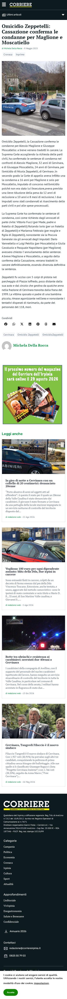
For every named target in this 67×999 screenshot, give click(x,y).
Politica (8, 852)
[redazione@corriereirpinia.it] (6, 948)
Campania (9, 846)
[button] (6, 324)
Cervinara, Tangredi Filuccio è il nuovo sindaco (32, 746)
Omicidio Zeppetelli (28, 334)
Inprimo (20, 54)
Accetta (10, 992)
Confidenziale (11, 921)
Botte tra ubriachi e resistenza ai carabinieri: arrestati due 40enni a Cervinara (29, 659)
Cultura (8, 873)
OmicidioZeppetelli (53, 334)
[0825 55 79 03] (6, 956)
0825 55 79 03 (17, 955)
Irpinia (7, 868)
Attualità (8, 884)
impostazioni (41, 983)
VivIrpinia (9, 905)
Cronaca (8, 54)
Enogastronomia (13, 911)
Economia (9, 857)
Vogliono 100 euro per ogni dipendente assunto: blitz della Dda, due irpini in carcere (32, 571)
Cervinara (9, 334)
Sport (7, 878)
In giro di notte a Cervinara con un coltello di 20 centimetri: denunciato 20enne (30, 483)
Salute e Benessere (14, 916)
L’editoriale (10, 900)
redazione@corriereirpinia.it (25, 948)
